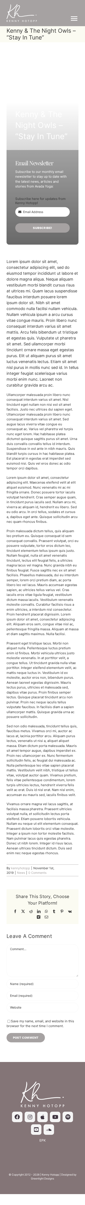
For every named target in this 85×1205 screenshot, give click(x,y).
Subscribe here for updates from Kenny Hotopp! (40, 201)
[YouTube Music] (36, 1129)
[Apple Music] (42, 1117)
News (21, 872)
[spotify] (68, 1117)
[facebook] (17, 1117)
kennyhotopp (20, 868)
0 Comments (37, 872)
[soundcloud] (49, 1129)
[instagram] (30, 1117)
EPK (42, 1140)
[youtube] (55, 1117)
